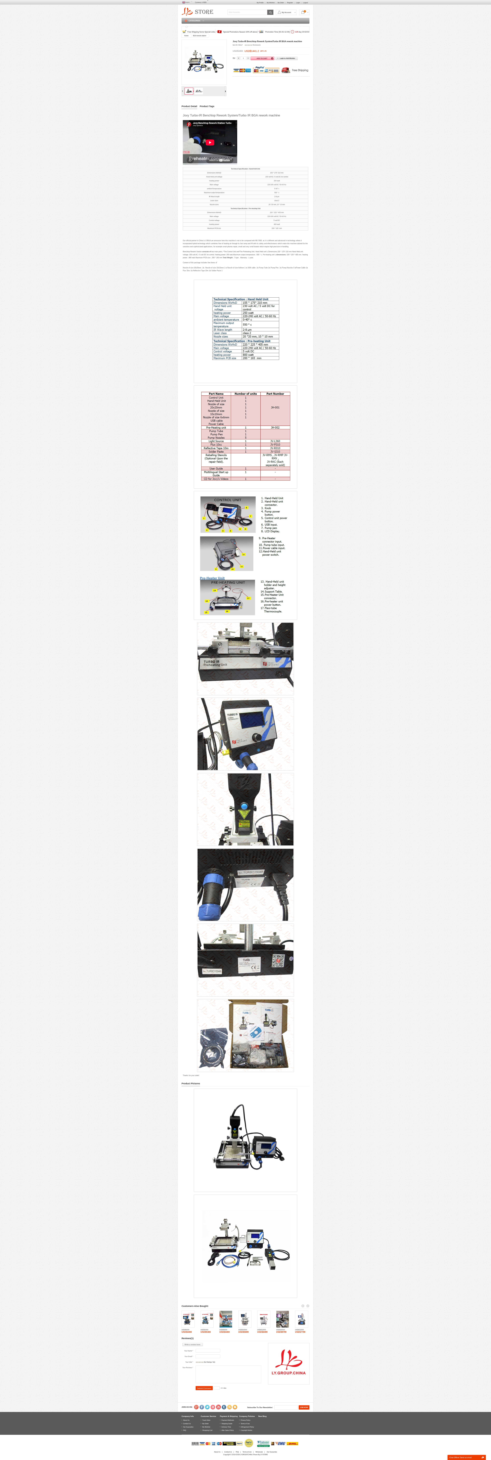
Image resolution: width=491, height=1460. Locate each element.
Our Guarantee (188, 1427)
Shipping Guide (226, 1424)
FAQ (256, 26)
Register (290, 3)
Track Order (243, 26)
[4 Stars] (201, 1362)
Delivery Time (226, 1427)
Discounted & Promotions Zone (218, 26)
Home (195, 26)
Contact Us (269, 26)
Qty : (234, 58)
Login (298, 3)
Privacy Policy (245, 1420)
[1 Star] (196, 1362)
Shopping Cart (296, 26)
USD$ (204, 2)
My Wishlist (271, 3)
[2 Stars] (198, 1362)
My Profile (260, 3)
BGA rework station (199, 36)
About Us (186, 1420)
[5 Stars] (202, 1362)
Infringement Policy (247, 1427)
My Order (281, 3)
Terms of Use (245, 1424)
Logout (305, 3)
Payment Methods (227, 1420)
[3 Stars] (199, 1362)
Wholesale (259, 1452)
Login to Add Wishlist (287, 58)
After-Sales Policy (227, 1430)
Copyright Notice (246, 1430)
